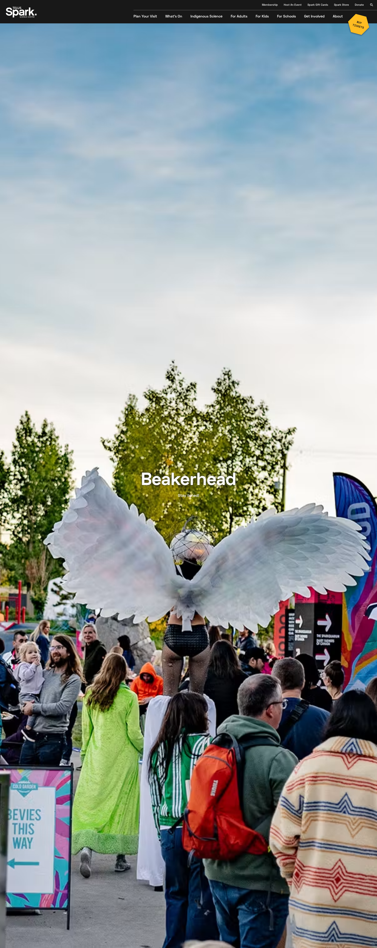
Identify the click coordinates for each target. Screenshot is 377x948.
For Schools (286, 16)
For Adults (239, 16)
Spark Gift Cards (317, 5)
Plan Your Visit (145, 16)
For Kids (262, 16)
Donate (359, 5)
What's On (173, 16)
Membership (270, 5)
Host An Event (293, 5)
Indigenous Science (206, 16)
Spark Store (341, 5)
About (338, 16)
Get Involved (314, 16)
